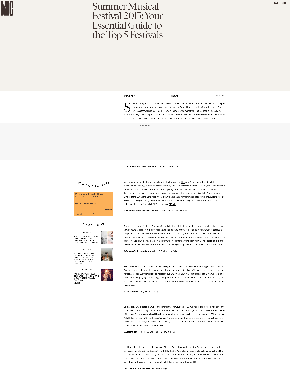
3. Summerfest (131, 251)
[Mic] (7, 8)
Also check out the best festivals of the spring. (146, 368)
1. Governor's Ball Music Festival (139, 167)
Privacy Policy (78, 214)
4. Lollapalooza (131, 291)
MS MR (172, 204)
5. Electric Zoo (130, 332)
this (183, 182)
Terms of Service (105, 213)
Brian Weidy (130, 96)
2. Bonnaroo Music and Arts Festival (141, 211)
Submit (108, 210)
